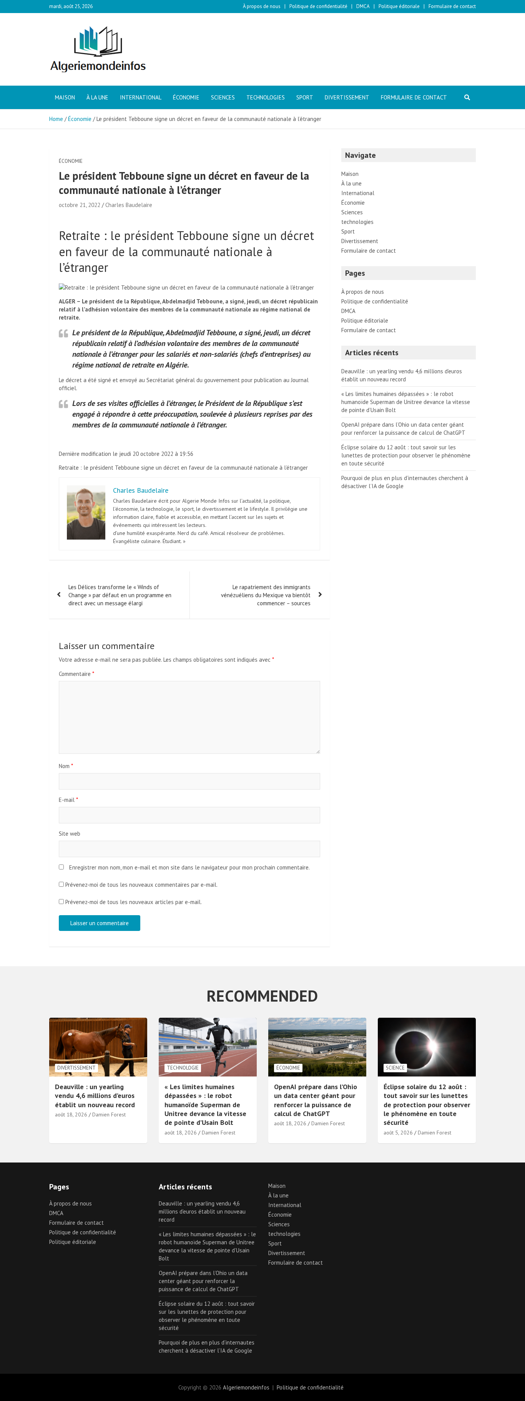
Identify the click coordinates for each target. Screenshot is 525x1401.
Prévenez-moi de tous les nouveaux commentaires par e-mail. (141, 884)
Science (395, 1068)
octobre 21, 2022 (79, 205)
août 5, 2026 (398, 1132)
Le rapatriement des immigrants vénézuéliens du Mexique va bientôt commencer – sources (266, 595)
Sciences (223, 97)
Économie (186, 97)
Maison (65, 97)
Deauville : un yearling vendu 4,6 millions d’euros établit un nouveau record (95, 1095)
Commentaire (76, 673)
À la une (97, 97)
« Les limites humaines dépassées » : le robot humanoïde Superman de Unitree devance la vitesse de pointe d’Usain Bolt (405, 402)
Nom (66, 766)
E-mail (68, 799)
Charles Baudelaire (128, 205)
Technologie (183, 1068)
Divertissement (347, 97)
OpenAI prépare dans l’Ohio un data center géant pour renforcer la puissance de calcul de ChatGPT (315, 1100)
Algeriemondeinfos (246, 1387)
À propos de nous (262, 6)
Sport (304, 97)
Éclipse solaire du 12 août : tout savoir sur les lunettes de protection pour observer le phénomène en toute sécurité (405, 455)
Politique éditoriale (399, 6)
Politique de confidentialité (318, 6)
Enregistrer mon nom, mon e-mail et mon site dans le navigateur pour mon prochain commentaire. (189, 867)
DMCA (363, 6)
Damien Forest (109, 1114)
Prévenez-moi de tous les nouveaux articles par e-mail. (133, 902)
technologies (265, 97)
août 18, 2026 (71, 1114)
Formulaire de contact (452, 6)
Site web (69, 833)
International (140, 97)
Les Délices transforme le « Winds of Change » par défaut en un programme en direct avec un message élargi (119, 595)
